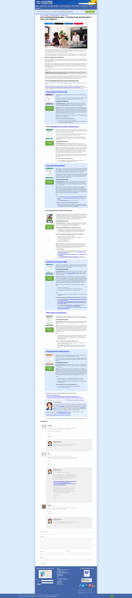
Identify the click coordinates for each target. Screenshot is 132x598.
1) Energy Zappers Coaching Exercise (56, 92)
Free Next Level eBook (53, 6)
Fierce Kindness (62, 406)
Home (37, 6)
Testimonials (59, 581)
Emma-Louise (57, 441)
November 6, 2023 (50, 506)
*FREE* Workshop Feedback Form (53, 395)
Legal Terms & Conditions (62, 578)
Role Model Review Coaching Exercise (58, 351)
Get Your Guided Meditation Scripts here (50, 226)
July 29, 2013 (55, 470)
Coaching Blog (46, 15)
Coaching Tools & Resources (54, 15)
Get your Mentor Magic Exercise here (50, 329)
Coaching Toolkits (61, 571)
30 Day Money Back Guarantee (63, 579)
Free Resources (84, 6)
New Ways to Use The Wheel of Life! (74, 306)
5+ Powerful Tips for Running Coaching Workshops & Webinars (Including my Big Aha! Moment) (65, 397)
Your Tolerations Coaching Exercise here (49, 143)
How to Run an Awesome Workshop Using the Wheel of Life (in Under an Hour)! (72, 300)
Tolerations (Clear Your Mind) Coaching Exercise (64, 126)
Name (41, 551)
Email (68, 551)
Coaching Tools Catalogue (62, 569)
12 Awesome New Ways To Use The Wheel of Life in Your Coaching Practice (71, 302)
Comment (42, 536)
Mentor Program (75, 6)
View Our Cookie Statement (51, 596)
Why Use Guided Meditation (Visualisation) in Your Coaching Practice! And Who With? (72, 255)
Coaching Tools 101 (64, 15)
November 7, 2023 (56, 520)
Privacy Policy (60, 583)
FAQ (57, 576)
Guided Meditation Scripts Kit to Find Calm (68, 256)
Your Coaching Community (65, 6)
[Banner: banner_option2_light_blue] (66, 13)
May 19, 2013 (49, 426)
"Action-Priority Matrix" (63, 200)
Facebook (64, 413)
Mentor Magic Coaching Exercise (56, 312)
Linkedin (59, 413)
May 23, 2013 (55, 442)
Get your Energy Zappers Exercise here (49, 108)
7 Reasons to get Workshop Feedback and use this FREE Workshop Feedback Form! (63, 396)
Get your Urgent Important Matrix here (49, 181)
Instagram (69, 413)
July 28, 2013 (49, 454)
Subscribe (38, 584)
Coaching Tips (53, 418)
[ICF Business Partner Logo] (87, 576)
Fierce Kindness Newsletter (62, 411)
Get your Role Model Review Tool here (49, 368)
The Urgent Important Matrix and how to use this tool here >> (71, 198)
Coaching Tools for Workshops (70, 418)
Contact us (59, 582)
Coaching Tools (43, 6)
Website (41, 557)
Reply (50, 436)
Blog (90, 6)
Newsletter (38, 8)
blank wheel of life (71, 273)
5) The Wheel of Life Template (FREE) (56, 262)
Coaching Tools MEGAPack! (62, 572)
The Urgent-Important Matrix (56, 165)
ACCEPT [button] (112, 595)
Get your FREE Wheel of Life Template (49, 278)
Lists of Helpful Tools (81, 418)
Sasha (49, 505)
